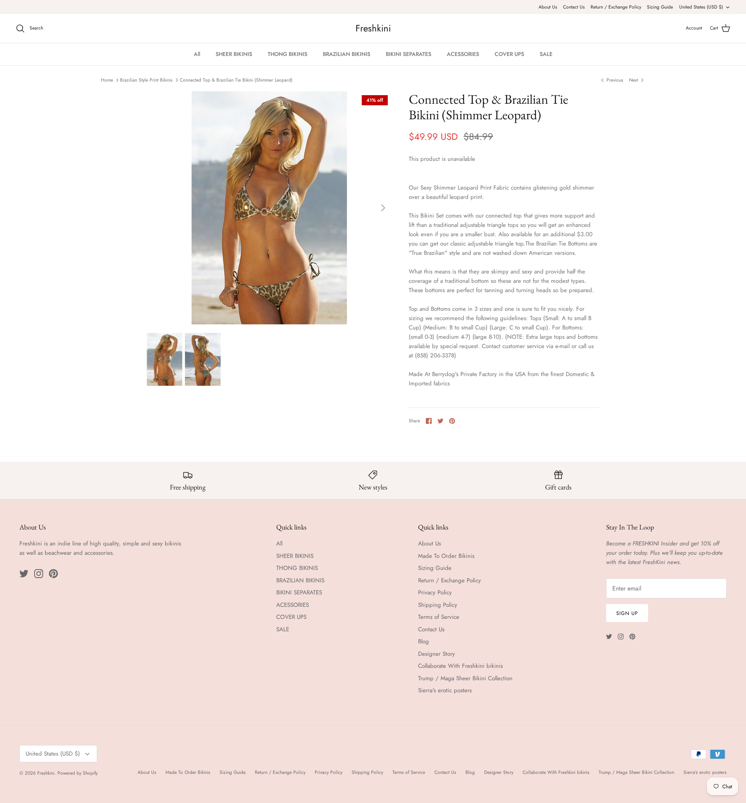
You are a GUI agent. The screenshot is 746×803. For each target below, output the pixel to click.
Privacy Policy (435, 592)
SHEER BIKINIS (234, 54)
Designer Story (436, 654)
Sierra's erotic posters (445, 690)
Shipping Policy (437, 605)
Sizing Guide (660, 6)
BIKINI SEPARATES (408, 54)
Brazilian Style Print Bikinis (146, 80)
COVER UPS (509, 54)
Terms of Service (438, 617)
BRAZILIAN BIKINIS (346, 54)
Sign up (627, 613)
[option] (269, 207)
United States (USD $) (701, 6)
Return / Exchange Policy (616, 6)
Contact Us (574, 6)
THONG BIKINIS (287, 54)
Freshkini (45, 773)
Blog (423, 641)
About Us (548, 6)
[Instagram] (38, 573)
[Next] (383, 207)
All (197, 54)
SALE (546, 54)
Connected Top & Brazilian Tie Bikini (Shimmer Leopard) (236, 80)
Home (107, 80)
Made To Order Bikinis (446, 556)
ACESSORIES (463, 54)
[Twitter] (23, 573)
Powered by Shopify (78, 773)
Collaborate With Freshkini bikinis (460, 666)
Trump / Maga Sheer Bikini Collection (465, 678)
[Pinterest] (53, 573)
